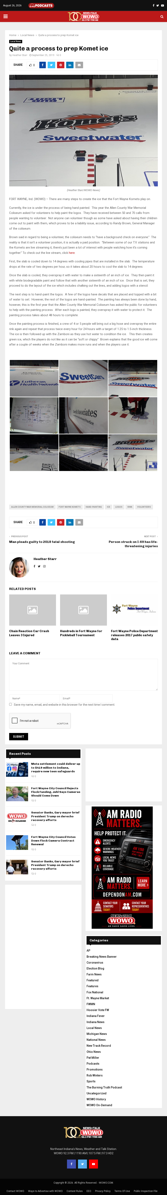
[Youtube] (93, 1164)
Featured (93, 980)
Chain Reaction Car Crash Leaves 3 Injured (29, 633)
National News (96, 1039)
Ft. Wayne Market (98, 998)
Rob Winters (95, 1075)
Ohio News (94, 1051)
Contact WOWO (15, 1191)
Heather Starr (19, 55)
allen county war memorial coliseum (32, 507)
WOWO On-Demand (99, 1105)
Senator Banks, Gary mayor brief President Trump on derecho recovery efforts (55, 816)
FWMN (91, 1004)
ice (108, 507)
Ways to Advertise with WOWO (45, 1191)
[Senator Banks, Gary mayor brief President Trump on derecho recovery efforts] (17, 818)
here (71, 253)
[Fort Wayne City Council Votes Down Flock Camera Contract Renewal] (17, 842)
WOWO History (96, 1099)
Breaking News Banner (102, 956)
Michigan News (97, 1033)
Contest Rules (75, 1191)
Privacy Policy (103, 1191)
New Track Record (99, 1045)
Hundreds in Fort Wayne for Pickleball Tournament (81, 633)
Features (92, 986)
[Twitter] (82, 1164)
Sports (91, 1081)
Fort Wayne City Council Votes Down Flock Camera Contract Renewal (53, 840)
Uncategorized (97, 1093)
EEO (89, 1191)
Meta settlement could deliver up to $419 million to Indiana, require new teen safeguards (55, 767)
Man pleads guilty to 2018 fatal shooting (42, 542)
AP (88, 950)
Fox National (95, 992)
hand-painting (94, 507)
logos (118, 507)
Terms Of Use (122, 1191)
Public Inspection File (145, 1191)
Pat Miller (93, 1057)
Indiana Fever (96, 1016)
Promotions (95, 1069)
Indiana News (95, 1022)
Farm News (94, 974)
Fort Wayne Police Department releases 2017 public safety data (134, 635)
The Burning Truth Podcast (104, 1087)
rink (129, 507)
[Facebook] (71, 1164)
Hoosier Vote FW (98, 1010)
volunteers (144, 507)
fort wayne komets (70, 507)
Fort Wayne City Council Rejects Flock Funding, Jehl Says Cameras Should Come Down (55, 792)
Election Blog (95, 968)
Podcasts (93, 1063)
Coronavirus (95, 962)
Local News (15, 41)
